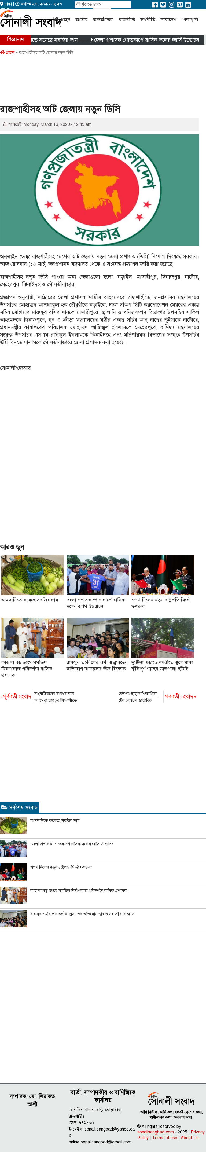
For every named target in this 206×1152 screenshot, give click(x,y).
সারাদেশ (168, 20)
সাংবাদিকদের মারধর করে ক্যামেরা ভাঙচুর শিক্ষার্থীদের (39, 697)
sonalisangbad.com (155, 1132)
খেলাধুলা (190, 20)
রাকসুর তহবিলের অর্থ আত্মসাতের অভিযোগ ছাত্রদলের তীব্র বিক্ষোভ (82, 914)
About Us (190, 1137)
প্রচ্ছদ (65, 20)
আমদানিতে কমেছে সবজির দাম (32, 40)
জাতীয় (82, 20)
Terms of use (164, 1137)
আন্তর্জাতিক (103, 20)
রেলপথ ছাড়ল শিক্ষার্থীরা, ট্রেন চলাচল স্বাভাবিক (157, 697)
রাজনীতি (127, 20)
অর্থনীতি (147, 20)
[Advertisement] (97, 81)
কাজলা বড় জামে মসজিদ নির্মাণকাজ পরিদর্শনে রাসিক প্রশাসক (26, 668)
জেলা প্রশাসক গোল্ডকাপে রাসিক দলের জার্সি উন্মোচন (133, 40)
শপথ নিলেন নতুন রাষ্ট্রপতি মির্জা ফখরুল (61, 867)
